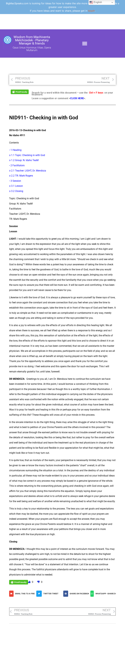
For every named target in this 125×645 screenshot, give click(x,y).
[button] (85, 43)
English (97, 2)
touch (91, 10)
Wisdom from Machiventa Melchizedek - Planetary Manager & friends (32, 40)
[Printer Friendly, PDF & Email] (20, 91)
